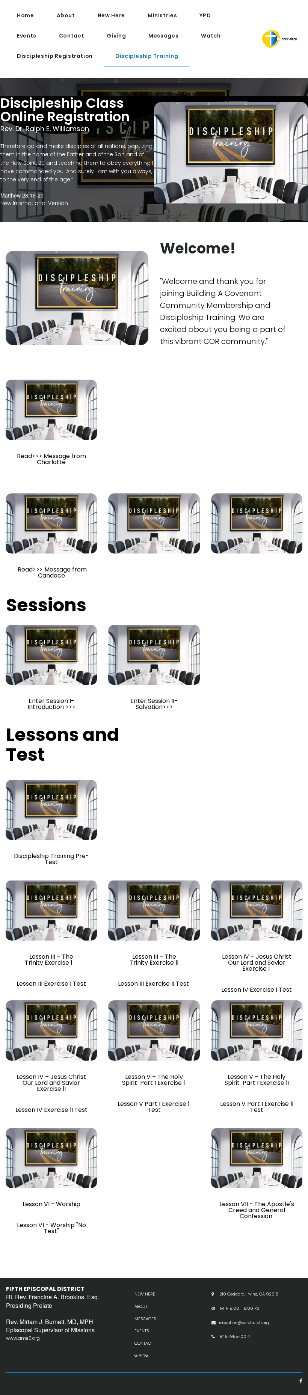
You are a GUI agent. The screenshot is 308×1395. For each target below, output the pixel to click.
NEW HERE (144, 1294)
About (66, 15)
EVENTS (141, 1331)
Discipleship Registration (55, 56)
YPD (205, 15)
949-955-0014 (234, 1336)
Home (25, 15)
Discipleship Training (146, 56)
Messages (163, 35)
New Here (111, 15)
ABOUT (140, 1306)
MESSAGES (145, 1319)
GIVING (141, 1355)
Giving (116, 35)
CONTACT (143, 1343)
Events (26, 35)
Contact (71, 35)
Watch (210, 35)
